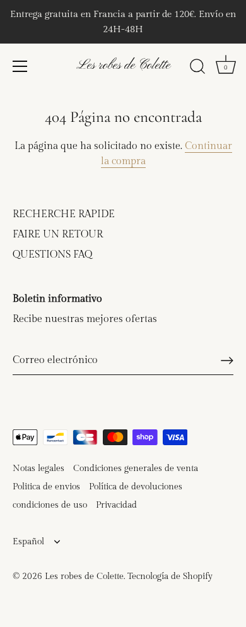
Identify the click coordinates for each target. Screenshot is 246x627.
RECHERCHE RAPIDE (64, 214)
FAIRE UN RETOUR (58, 235)
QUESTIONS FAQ (52, 255)
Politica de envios (46, 487)
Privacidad (116, 505)
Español (28, 542)
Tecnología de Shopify (170, 576)
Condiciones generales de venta (135, 468)
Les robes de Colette (123, 65)
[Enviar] (227, 360)
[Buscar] (197, 68)
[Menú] (20, 66)
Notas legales (38, 468)
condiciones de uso (50, 505)
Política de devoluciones (135, 487)
